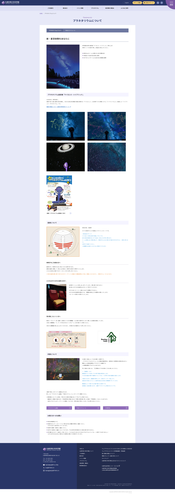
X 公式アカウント (50, 467)
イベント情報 (83, 458)
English (127, 2)
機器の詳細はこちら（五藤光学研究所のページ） (58, 106)
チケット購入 (137, 3)
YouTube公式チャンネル (52, 465)
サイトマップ (105, 458)
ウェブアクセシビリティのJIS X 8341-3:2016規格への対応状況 (117, 448)
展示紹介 (82, 456)
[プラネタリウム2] (107, 126)
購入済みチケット (149, 3)
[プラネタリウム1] (65, 126)
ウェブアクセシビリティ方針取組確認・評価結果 (113, 451)
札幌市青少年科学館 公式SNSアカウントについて (114, 460)
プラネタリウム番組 (53, 408)
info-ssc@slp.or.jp (51, 461)
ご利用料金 (107, 408)
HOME (41, 13)
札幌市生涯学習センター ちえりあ (110, 466)
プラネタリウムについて (55, 30)
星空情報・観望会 (84, 463)
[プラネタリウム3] (65, 157)
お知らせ (82, 448)
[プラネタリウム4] (107, 157)
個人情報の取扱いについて (108, 453)
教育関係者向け (83, 465)
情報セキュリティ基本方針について (110, 456)
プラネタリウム (83, 460)
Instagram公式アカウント (52, 470)
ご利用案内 (82, 453)
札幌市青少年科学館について (86, 451)
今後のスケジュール (70, 30)
